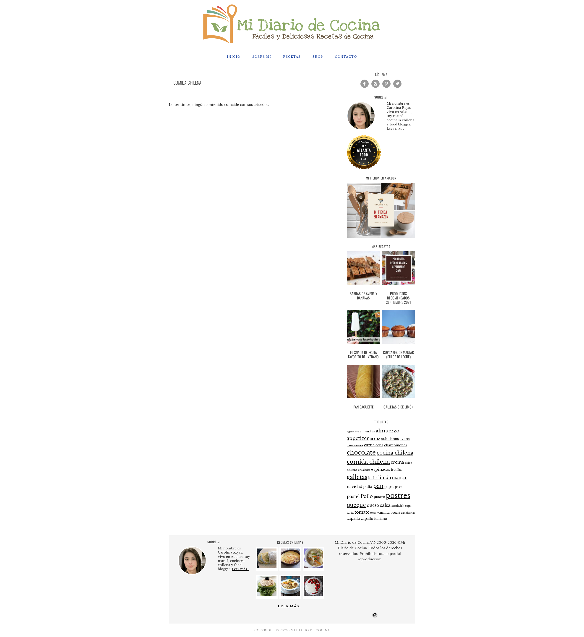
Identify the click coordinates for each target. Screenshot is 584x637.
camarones (355, 445)
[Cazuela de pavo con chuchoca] (290, 594)
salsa (385, 505)
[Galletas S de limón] (398, 382)
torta (373, 512)
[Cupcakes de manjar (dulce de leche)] (398, 327)
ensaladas (364, 469)
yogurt (395, 512)
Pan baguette (363, 407)
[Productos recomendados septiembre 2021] (398, 268)
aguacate (353, 431)
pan (378, 486)
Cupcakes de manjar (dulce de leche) (398, 354)
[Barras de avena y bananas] (363, 268)
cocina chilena (395, 453)
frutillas (396, 469)
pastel (353, 496)
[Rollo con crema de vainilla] (266, 566)
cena (379, 445)
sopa (408, 505)
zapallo (353, 518)
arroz (375, 438)
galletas (357, 477)
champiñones (395, 445)
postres (398, 495)
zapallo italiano (374, 519)
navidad (354, 486)
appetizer (358, 438)
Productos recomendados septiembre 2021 (398, 298)
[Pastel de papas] (290, 566)
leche (373, 478)
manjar (399, 477)
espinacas (380, 469)
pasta (398, 487)
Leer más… (395, 128)
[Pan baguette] (363, 382)
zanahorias (408, 512)
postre (379, 497)
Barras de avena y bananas (363, 296)
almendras (367, 431)
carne (369, 445)
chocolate (361, 452)
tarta (350, 513)
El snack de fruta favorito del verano (363, 354)
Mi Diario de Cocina (292, 23)
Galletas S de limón (398, 407)
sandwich (397, 505)
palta (367, 486)
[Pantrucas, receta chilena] (313, 566)
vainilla (383, 512)
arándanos (390, 439)
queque (356, 505)
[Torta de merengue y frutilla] (313, 594)
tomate (362, 512)
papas (389, 487)
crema (397, 462)
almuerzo (387, 431)
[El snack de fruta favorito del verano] (363, 327)
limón (384, 477)
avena (405, 439)
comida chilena (368, 461)
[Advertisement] (292, 625)
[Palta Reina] (266, 594)
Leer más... (290, 606)
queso (373, 505)
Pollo (367, 496)
